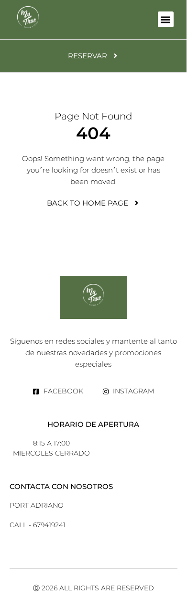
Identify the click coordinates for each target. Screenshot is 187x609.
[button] (166, 19)
